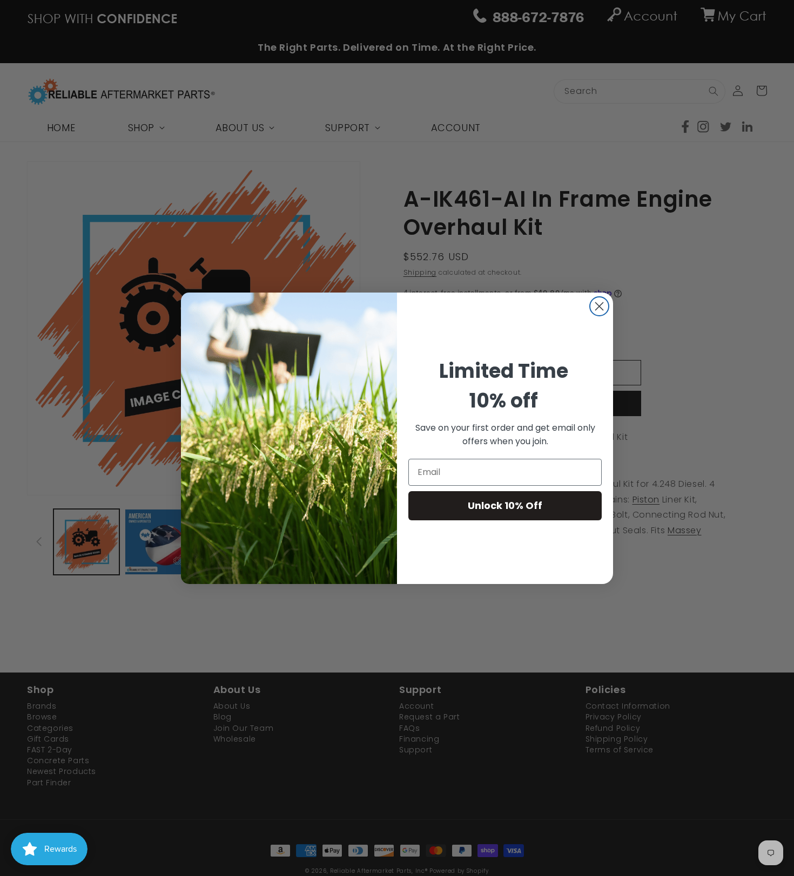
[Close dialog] (599, 306)
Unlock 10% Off (505, 505)
